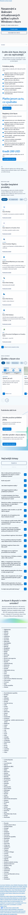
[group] (11, 381)
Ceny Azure (6, 888)
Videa (8, 901)
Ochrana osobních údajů (15, 911)
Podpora (10, 893)
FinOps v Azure (11, 890)
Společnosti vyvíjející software (6, 896)
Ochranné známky (20, 912)
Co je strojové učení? (9, 902)
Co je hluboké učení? (19, 902)
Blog (11, 898)
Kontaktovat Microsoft (5, 911)
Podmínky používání (11, 912)
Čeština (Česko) (3, 906)
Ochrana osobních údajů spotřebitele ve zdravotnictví (11, 909)
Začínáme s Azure (9, 885)
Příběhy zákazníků (23, 886)
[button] (14, 44)
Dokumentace (7, 898)
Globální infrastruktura (19, 885)
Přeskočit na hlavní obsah (6, 0)
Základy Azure (16, 886)
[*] (1, 166)
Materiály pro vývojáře (17, 898)
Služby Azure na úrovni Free (16, 888)
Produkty (2, 888)
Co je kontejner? (12, 904)
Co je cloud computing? (15, 901)
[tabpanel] (14, 273)
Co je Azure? (2, 885)
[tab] (4, 199)
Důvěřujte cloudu (8, 886)
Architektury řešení (4, 893)
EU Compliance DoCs (12, 914)
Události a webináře (4, 899)
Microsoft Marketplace (18, 896)
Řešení (7, 891)
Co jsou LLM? (6, 904)
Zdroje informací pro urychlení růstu (17, 891)
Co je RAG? (19, 904)
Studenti (24, 898)
